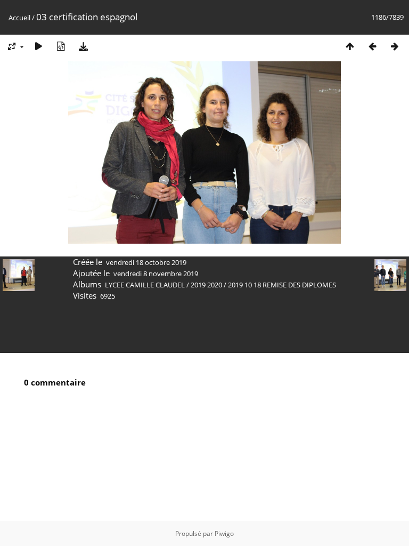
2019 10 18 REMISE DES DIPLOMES (282, 285)
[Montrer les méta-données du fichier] (61, 46)
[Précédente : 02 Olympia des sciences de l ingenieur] (372, 46)
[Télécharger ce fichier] (83, 46)
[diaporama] (38, 46)
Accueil (19, 17)
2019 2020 (206, 285)
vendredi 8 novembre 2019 (155, 273)
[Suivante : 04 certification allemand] (394, 46)
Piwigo (224, 533)
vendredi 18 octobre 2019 (146, 262)
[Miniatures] (350, 46)
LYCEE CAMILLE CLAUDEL (145, 285)
